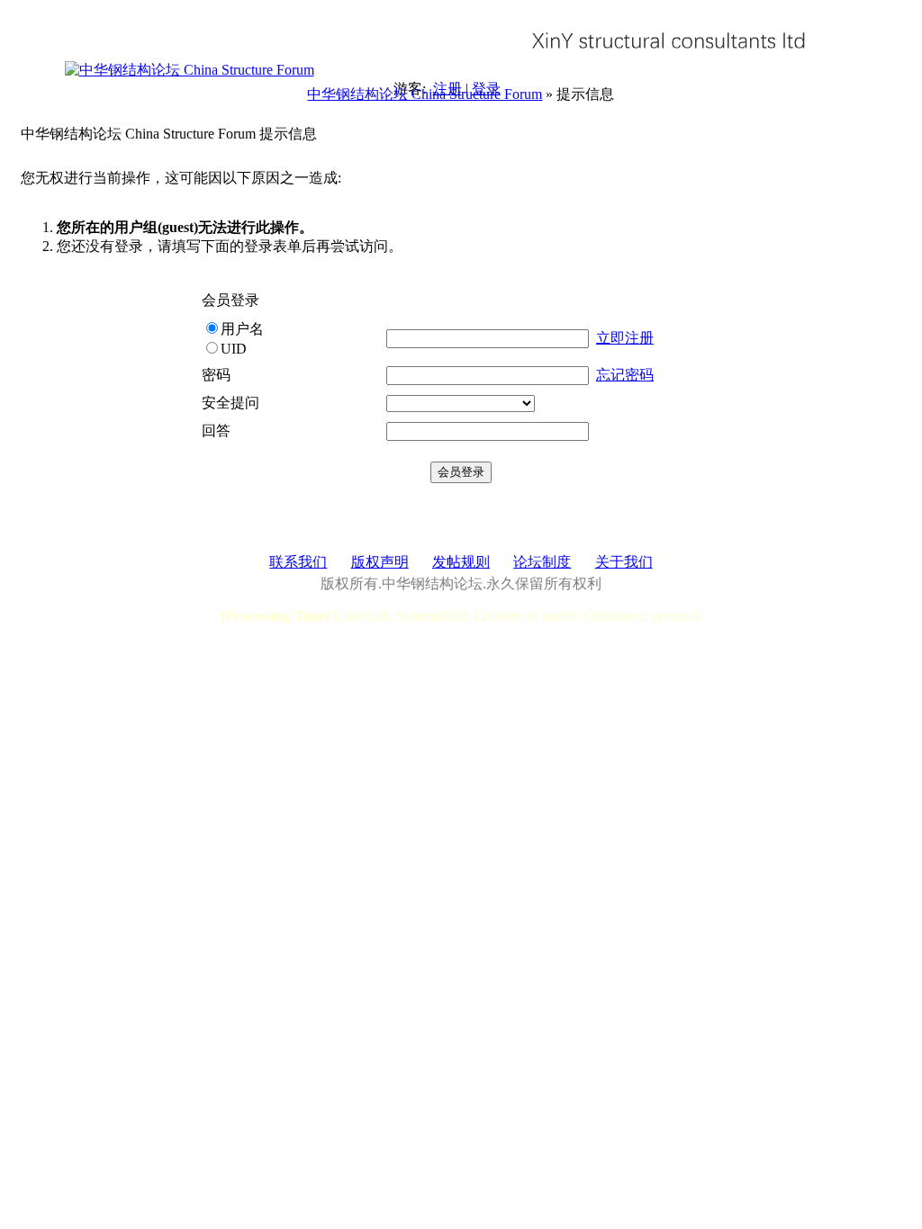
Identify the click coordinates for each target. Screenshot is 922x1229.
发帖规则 (461, 562)
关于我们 (624, 562)
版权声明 (380, 562)
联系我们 (298, 562)
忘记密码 (625, 374)
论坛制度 (542, 562)
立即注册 (625, 337)
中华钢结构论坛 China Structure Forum (424, 94)
